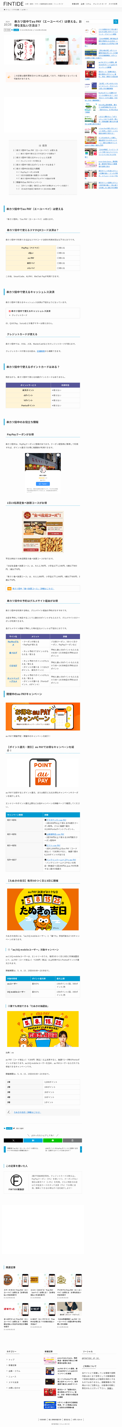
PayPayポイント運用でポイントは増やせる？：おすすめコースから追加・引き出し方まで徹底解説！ (101, 96)
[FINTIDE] (13, 4)
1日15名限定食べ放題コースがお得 (34, 175)
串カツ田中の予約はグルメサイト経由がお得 (38, 178)
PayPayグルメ (13, 643)
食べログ (13, 652)
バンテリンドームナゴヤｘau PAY (61, 859)
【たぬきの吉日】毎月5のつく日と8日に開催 (38, 189)
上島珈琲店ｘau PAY (55, 834)
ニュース (12, 1376)
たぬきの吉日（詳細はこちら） (27, 1112)
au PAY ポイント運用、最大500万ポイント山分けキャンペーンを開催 (108, 64)
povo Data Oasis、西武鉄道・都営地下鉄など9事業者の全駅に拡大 (108, 164)
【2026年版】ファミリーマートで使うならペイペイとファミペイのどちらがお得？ (101, 153)
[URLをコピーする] (72, 1140)
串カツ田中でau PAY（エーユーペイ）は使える (37, 150)
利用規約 (43, 1419)
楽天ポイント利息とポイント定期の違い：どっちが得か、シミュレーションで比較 (101, 174)
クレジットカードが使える (31, 161)
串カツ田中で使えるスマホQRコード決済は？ (38, 153)
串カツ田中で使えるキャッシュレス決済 (33, 157)
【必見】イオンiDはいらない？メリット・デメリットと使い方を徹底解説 (108, 86)
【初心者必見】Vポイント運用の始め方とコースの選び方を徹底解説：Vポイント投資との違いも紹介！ (101, 54)
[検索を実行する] (115, 21)
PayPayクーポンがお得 (30, 172)
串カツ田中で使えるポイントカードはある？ (35, 164)
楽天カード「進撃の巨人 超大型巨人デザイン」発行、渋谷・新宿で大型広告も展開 (101, 75)
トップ (11, 1359)
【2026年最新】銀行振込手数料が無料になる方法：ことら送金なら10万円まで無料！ (101, 42)
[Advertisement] (43, 114)
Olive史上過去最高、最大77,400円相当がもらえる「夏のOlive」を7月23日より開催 (101, 108)
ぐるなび (13, 665)
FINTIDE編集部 (16, 1189)
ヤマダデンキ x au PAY (56, 819)
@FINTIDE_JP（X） (91, 1358)
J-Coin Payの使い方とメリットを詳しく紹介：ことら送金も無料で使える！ (108, 130)
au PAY (16, 30)
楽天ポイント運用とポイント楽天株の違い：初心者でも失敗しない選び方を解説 (108, 185)
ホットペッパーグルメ (13, 680)
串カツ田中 (20, 1128)
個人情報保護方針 (55, 1419)
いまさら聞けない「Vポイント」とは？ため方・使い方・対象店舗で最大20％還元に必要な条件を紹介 (101, 120)
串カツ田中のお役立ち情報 (28, 168)
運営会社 (67, 1419)
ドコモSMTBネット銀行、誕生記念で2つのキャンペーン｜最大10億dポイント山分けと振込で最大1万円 (101, 141)
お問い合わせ (14, 1387)
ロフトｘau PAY (53, 845)
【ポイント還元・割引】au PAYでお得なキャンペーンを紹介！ (45, 185)
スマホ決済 (13, 1382)
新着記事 (12, 1365)
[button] (13, 1140)
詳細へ (110, 1388)
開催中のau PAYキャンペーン (29, 182)
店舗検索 (41, 351)
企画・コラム (14, 1370)
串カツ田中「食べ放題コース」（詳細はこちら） (33, 588)
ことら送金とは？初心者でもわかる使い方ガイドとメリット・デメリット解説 (108, 31)
